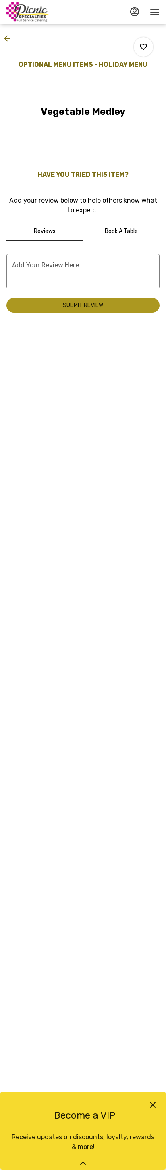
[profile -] (134, 12)
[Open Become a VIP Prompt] (83, 1163)
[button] (9, 38)
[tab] (44, 231)
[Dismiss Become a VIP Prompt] (152, 1105)
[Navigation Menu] (155, 12)
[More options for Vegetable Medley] (143, 47)
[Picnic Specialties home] (42, 12)
